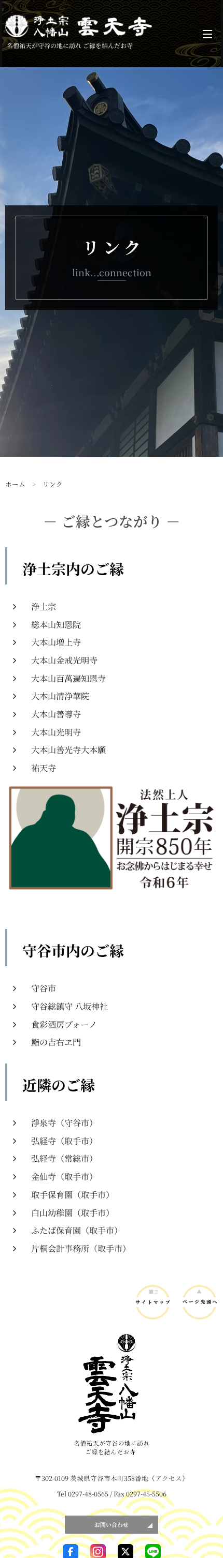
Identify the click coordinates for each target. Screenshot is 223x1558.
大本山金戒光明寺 (64, 660)
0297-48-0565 (88, 1494)
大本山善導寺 (56, 714)
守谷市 (43, 988)
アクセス (168, 1478)
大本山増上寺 (56, 642)
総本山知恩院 (56, 624)
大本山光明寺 (56, 732)
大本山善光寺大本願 (68, 749)
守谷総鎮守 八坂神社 (69, 1006)
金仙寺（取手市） (64, 1176)
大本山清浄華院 (60, 696)
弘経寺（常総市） (64, 1158)
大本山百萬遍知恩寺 (68, 678)
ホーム (15, 484)
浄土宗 (43, 606)
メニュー (207, 33)
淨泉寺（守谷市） (64, 1122)
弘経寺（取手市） (64, 1140)
